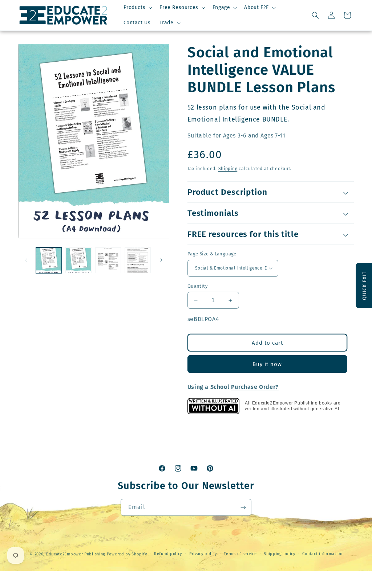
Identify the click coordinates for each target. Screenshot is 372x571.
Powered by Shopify (127, 554)
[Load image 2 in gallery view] (78, 260)
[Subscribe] (243, 507)
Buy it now (267, 364)
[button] (137, 7)
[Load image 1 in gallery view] (49, 260)
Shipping (228, 168)
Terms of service (240, 553)
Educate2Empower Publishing (75, 554)
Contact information (322, 553)
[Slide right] (161, 260)
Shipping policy (279, 553)
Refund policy (168, 553)
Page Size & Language (211, 253)
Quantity (197, 286)
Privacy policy (203, 553)
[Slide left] (26, 260)
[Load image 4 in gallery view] (137, 260)
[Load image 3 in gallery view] (108, 260)
